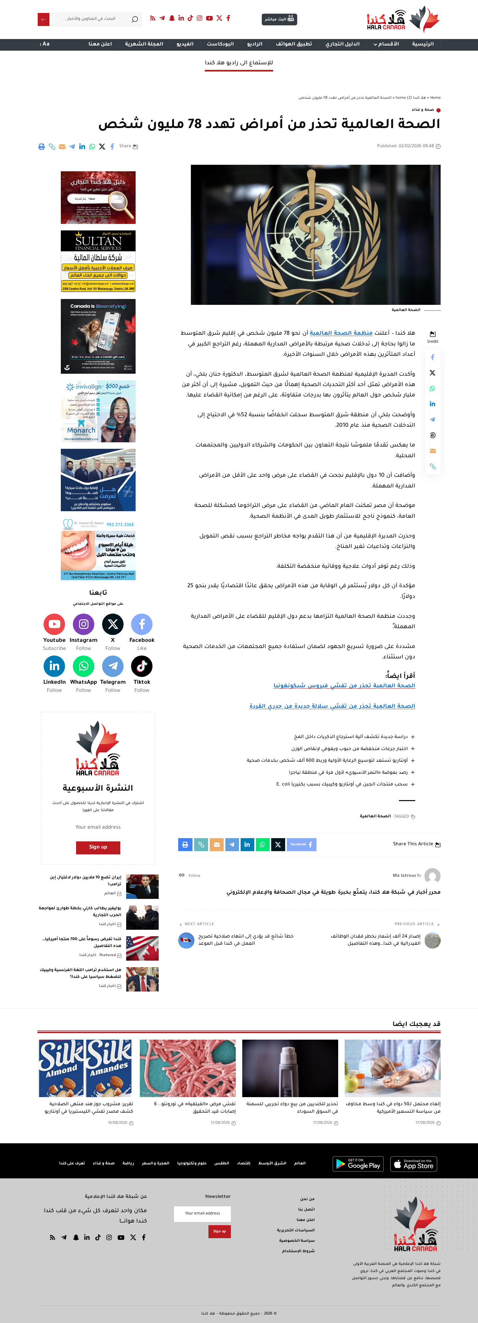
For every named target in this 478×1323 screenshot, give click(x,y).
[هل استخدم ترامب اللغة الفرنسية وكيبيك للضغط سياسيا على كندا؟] (142, 979)
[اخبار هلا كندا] (403, 19)
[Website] (181, 876)
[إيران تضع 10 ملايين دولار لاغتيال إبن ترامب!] (142, 887)
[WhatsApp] (84, 675)
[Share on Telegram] (72, 146)
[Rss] (153, 18)
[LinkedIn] (181, 18)
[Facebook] (228, 18)
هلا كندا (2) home (411, 98)
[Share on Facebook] (112, 146)
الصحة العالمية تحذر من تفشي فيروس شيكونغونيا (344, 686)
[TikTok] (190, 18)
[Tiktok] (141, 675)
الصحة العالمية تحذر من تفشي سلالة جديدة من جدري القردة (332, 707)
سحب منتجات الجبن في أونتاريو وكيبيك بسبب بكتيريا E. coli (342, 784)
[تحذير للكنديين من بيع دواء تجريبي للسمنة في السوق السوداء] (290, 1068)
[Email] (62, 146)
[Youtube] (54, 633)
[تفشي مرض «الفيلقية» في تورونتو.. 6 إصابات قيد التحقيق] (188, 1068)
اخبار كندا (107, 925)
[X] (219, 18)
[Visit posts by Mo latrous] (432, 876)
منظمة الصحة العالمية (341, 334)
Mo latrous (404, 876)
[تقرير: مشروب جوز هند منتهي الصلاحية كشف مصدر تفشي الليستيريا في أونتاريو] (85, 1068)
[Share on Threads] (433, 435)
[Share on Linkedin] (82, 146)
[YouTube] (209, 18)
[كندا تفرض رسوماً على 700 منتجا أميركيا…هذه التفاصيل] (142, 948)
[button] (52, 146)
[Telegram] (162, 18)
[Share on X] (102, 146)
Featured (108, 955)
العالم (110, 894)
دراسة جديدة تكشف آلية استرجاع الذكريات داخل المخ (351, 737)
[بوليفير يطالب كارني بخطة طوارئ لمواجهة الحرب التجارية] (142, 917)
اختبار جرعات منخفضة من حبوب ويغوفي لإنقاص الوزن (349, 749)
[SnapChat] (172, 18)
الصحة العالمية (375, 816)
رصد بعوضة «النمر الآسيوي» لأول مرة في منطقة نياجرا (348, 773)
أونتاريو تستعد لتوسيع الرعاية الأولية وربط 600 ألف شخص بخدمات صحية (327, 761)
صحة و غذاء (423, 110)
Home (435, 98)
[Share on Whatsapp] (92, 146)
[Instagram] (199, 18)
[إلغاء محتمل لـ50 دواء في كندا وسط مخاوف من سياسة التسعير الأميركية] (393, 1068)
